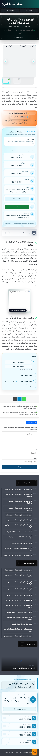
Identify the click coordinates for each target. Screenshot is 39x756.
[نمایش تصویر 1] (6, 81)
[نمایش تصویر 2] (16, 81)
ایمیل (35, 458)
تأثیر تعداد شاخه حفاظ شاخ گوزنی (24, 668)
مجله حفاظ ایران (25, 26)
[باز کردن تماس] (34, 752)
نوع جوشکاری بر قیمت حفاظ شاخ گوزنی (17, 249)
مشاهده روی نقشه (17, 198)
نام (36, 449)
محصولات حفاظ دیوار (13, 26)
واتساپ (17, 206)
